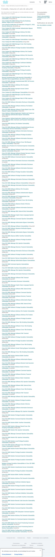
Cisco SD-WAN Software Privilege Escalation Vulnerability (17, 171)
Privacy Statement (6, 554)
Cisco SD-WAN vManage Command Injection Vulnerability (17, 218)
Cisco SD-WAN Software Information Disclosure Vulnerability (18, 102)
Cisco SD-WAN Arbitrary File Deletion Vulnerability (15, 123)
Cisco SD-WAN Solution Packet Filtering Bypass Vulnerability (18, 448)
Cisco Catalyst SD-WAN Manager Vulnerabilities (15, 39)
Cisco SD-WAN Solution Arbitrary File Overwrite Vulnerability (18, 478)
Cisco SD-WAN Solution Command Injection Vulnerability (17, 418)
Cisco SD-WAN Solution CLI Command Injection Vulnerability (18, 519)
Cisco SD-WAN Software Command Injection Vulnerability (17, 157)
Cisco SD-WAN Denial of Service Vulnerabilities (14, 258)
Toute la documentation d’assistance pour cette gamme (43, 18)
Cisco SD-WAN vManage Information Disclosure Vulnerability (18, 179)
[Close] (40, 550)
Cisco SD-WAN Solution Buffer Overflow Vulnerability (16, 422)
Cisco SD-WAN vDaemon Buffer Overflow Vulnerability (16, 235)
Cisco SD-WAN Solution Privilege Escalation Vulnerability (17, 415)
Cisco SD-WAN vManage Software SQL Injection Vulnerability (18, 381)
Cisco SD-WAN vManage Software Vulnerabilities (15, 183)
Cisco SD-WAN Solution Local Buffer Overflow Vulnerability (18, 496)
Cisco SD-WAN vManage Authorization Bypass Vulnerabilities (18, 260)
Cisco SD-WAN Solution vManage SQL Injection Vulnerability (18, 411)
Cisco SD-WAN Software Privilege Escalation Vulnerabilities (18, 47)
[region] (21, 552)
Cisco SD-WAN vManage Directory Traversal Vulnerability (17, 247)
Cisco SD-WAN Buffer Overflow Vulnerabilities (14, 267)
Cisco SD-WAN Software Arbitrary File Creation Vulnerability (18, 311)
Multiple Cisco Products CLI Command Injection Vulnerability (18, 145)
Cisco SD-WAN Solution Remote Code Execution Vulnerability (18, 500)
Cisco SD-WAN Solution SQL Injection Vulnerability (15, 430)
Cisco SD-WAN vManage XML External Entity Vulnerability (17, 211)
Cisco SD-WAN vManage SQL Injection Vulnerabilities (16, 270)
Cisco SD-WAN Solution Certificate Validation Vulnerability (17, 493)
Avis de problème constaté (44, 25)
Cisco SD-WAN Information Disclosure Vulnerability (15, 281)
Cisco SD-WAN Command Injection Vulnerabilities (15, 264)
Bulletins (39, 28)
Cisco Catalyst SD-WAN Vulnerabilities (12, 41)
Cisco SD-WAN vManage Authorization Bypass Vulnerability (18, 222)
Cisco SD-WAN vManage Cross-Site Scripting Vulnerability (18, 322)
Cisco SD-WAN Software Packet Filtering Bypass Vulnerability (18, 348)
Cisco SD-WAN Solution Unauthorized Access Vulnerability (17, 467)
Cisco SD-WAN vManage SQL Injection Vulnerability (16, 243)
